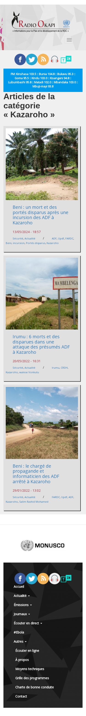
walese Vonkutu (29, 372)
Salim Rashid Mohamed (33, 501)
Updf (61, 238)
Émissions (22, 605)
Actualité (30, 238)
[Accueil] (40, 21)
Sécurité (18, 238)
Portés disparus (35, 243)
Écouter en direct (27, 623)
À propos (22, 659)
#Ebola (19, 632)
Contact (21, 696)
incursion (19, 243)
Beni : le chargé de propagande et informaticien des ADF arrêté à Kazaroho (36, 474)
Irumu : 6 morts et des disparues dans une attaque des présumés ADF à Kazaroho (41, 344)
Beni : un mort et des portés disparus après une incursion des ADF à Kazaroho (40, 215)
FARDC (69, 238)
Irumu (55, 367)
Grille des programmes (32, 678)
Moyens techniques (29, 669)
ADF (54, 238)
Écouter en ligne (27, 650)
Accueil (19, 586)
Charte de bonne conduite (34, 687)
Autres (19, 641)
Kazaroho (53, 243)
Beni (8, 243)
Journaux (21, 614)
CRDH (64, 367)
